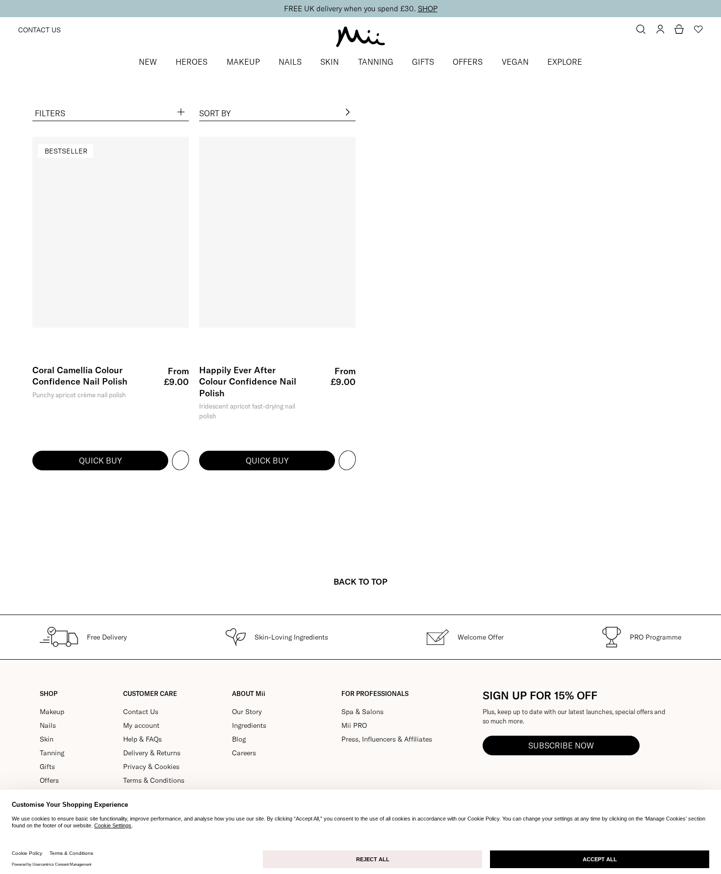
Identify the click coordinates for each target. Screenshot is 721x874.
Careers (244, 752)
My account (141, 725)
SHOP (428, 8)
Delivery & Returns (151, 752)
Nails (48, 725)
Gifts (47, 766)
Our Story (247, 711)
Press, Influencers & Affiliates (386, 739)
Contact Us (39, 30)
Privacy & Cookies (151, 766)
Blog (239, 739)
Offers (49, 780)
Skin (46, 739)
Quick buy (100, 460)
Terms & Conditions (153, 780)
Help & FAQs (142, 739)
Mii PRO (354, 725)
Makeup (52, 711)
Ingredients (249, 725)
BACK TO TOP (360, 581)
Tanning (52, 752)
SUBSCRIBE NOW (561, 745)
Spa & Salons (362, 711)
